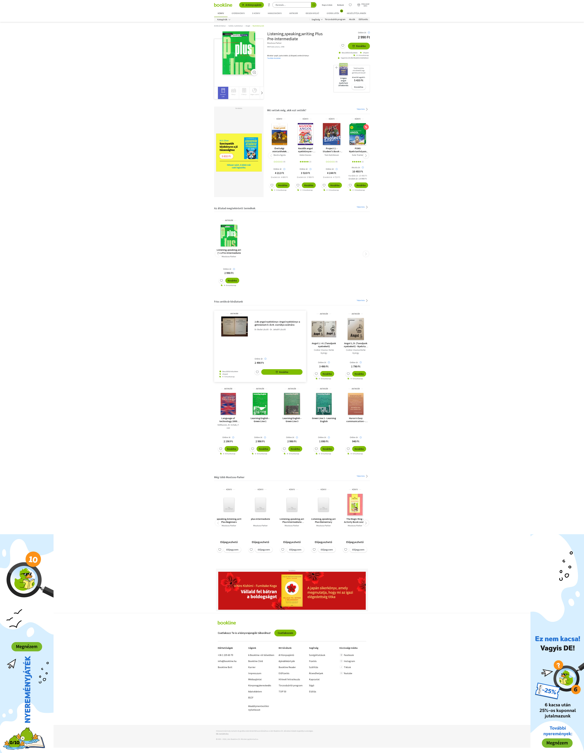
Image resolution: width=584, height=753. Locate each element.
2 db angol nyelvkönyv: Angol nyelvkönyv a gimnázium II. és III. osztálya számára (277, 323)
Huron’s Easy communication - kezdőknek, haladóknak (355, 420)
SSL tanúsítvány (222, 734)
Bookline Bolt (225, 667)
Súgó (311, 685)
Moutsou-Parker (229, 256)
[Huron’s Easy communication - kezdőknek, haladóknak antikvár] (356, 404)
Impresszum (254, 673)
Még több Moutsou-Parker (229, 477)
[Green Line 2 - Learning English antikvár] (324, 404)
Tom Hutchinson (332, 155)
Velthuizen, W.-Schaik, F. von (228, 426)
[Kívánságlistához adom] (343, 45)
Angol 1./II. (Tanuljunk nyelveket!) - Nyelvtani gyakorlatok (356, 345)
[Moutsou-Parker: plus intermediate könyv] (260, 505)
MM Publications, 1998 (275, 47)
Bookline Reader (287, 667)
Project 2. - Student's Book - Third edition (332, 150)
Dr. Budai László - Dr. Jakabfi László (270, 329)
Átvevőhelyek (316, 673)
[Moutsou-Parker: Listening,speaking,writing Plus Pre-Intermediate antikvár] (238, 52)
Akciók (352, 19)
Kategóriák (222, 19)
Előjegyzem (232, 549)
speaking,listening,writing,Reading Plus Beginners (229, 520)
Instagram (349, 661)
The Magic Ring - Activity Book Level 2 (355, 520)
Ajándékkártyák (287, 661)
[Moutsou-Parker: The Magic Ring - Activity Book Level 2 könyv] (355, 505)
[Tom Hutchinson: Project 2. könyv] (331, 134)
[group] (223, 93)
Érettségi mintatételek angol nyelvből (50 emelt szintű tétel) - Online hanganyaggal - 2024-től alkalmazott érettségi (279, 150)
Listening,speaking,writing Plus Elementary (323, 520)
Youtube (348, 673)
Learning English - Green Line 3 (292, 420)
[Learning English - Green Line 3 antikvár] (292, 404)
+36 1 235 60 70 (225, 655)
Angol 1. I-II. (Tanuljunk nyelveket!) (324, 345)
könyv (279, 119)
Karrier (251, 667)
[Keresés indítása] (313, 5)
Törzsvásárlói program (335, 19)
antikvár (229, 220)
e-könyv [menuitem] (256, 13)
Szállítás (313, 667)
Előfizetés (363, 19)
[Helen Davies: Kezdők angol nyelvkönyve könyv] (305, 134)
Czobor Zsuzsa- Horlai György (324, 351)
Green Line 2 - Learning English (324, 420)
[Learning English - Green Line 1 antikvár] (260, 404)
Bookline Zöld (255, 661)
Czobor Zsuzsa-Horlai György (355, 351)
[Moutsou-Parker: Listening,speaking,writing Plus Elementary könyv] (323, 505)
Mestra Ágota (279, 155)
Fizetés (313, 661)
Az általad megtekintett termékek (234, 208)
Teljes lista (361, 109)
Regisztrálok (327, 5)
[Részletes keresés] (269, 5)
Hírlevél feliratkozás (289, 679)
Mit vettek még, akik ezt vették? (286, 110)
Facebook (349, 655)
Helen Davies (305, 155)
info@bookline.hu (227, 661)
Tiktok (347, 667)
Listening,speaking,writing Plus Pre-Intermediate (229, 251)
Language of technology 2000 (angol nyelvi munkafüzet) (228, 420)
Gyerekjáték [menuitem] (334, 12)
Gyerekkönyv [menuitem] (238, 13)
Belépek (340, 5)
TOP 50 (282, 691)
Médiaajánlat (255, 679)
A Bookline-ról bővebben (261, 655)
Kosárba (361, 46)
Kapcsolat (314, 679)
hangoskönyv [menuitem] (275, 13)
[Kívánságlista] (350, 5)
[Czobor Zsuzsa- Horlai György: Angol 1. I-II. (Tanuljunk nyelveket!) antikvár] (324, 329)
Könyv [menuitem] (221, 13)
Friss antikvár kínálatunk (228, 301)
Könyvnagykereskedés (259, 685)
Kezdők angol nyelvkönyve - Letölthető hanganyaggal (305, 150)
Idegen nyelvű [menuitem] (312, 13)
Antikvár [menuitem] (293, 13)
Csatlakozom (285, 633)
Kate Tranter (357, 155)
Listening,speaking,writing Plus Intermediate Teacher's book (292, 520)
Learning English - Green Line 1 (260, 420)
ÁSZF (250, 697)
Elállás (312, 691)
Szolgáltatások (317, 655)
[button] (262, 93)
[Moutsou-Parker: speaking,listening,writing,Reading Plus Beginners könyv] (229, 505)
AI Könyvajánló (253, 4)
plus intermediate (260, 518)
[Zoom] (254, 72)
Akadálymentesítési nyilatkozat (258, 708)
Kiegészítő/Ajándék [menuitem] (356, 13)
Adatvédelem (255, 691)
